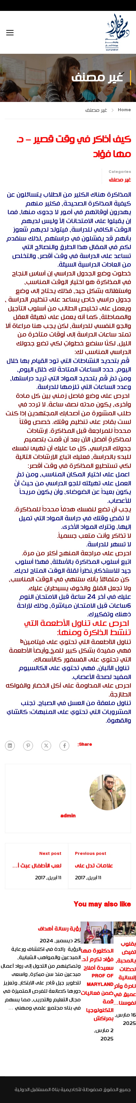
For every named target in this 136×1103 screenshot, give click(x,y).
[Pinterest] (28, 746)
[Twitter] (46, 746)
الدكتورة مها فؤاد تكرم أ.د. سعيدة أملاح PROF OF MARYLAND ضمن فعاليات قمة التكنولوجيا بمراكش (97, 984)
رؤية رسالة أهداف (59, 928)
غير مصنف (96, 110)
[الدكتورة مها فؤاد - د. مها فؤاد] (117, 32)
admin (68, 816)
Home (124, 110)
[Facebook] (64, 746)
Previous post (90, 854)
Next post (50, 854)
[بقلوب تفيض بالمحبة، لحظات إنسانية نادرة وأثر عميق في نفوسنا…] (125, 929)
